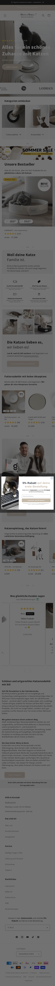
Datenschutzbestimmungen (43, 503)
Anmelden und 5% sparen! (36, 500)
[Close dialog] (52, 478)
